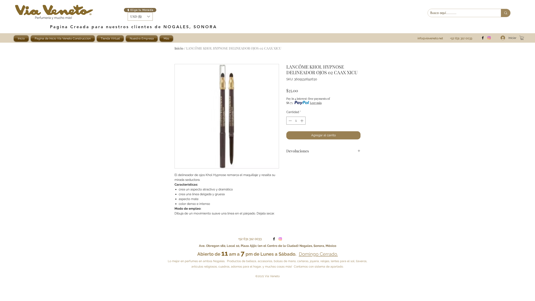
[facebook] (483, 38)
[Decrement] (290, 121)
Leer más (316, 103)
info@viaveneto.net (430, 38)
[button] (140, 16)
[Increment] (302, 121)
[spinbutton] (296, 121)
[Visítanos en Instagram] (489, 38)
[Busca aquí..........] (505, 13)
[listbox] (140, 16)
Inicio (179, 48)
